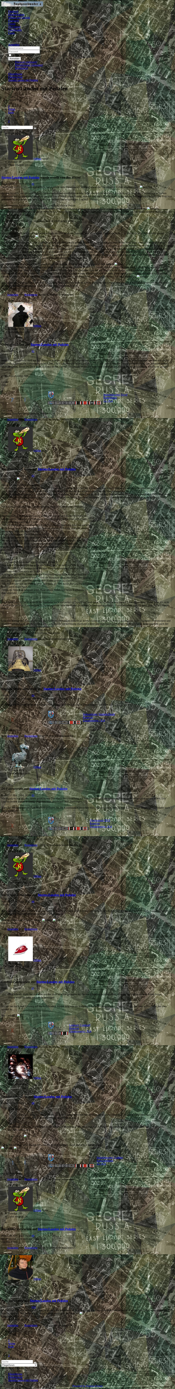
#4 (33, 695)
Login (11, 33)
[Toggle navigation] (2, 39)
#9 (33, 1235)
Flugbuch (13, 11)
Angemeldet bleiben (23, 55)
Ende (11, 112)
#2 (33, 351)
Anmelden (14, 58)
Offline (37, 158)
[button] (13, 44)
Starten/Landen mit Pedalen (20, 177)
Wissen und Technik (19, 17)
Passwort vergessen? (26, 61)
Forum (11, 23)
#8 (33, 1103)
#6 (33, 901)
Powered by (78, 1386)
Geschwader (15, 29)
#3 (33, 475)
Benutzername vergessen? (29, 65)
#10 (34, 1307)
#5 (33, 795)
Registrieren (21, 68)
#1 (33, 183)
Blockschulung (16, 14)
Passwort (45, 51)
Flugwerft (13, 20)
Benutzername (48, 47)
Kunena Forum (94, 1386)
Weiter (11, 109)
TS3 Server (14, 26)
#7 (32, 988)
